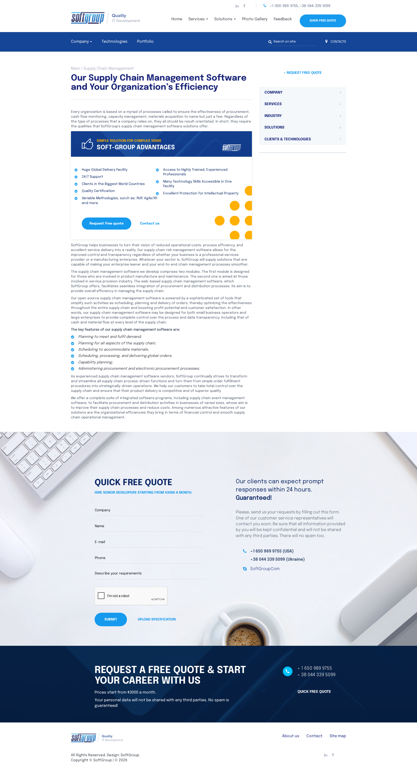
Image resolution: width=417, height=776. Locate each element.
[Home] (114, 18)
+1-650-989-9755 (284, 6)
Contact (314, 736)
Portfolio (145, 42)
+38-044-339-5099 (315, 6)
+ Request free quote (303, 73)
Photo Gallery (254, 19)
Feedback (283, 19)
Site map (338, 736)
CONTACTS (338, 41)
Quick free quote (314, 692)
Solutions (223, 19)
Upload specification (157, 619)
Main (75, 69)
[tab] (302, 92)
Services (197, 19)
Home (176, 19)
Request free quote (107, 223)
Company (80, 42)
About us (290, 736)
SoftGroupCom (265, 569)
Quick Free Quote (323, 20)
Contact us (150, 223)
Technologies (114, 42)
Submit (110, 619)
